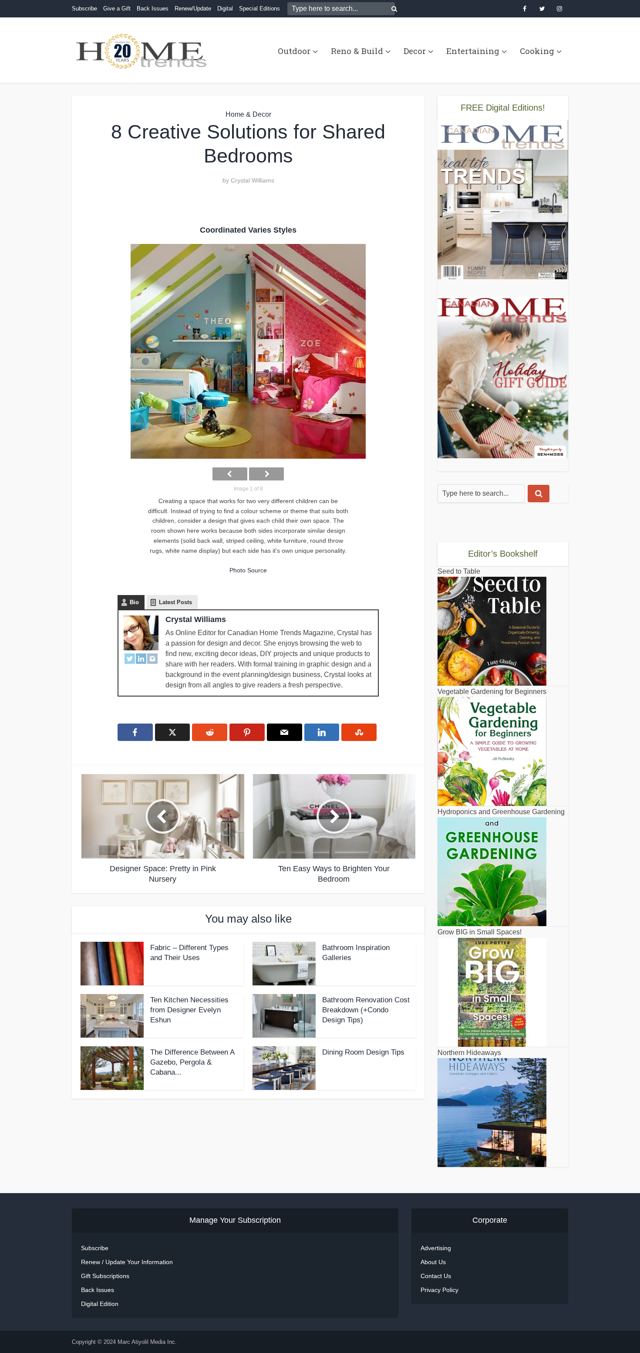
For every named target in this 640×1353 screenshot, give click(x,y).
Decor (415, 50)
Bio (134, 602)
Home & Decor (248, 114)
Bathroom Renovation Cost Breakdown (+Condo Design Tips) (366, 1010)
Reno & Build (357, 50)
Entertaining (472, 50)
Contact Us (436, 1275)
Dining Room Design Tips (363, 1052)
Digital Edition (99, 1303)
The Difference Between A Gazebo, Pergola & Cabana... (192, 1062)
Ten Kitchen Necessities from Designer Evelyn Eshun (189, 1010)
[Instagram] (152, 658)
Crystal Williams (252, 180)
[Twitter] (130, 658)
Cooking (537, 50)
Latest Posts (175, 602)
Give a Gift (117, 8)
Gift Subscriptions (105, 1275)
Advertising (436, 1248)
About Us (433, 1261)
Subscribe (84, 8)
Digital (225, 8)
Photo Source (248, 570)
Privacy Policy (439, 1289)
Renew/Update (193, 8)
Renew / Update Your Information (127, 1261)
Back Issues (152, 8)
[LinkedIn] (141, 658)
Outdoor (294, 50)
